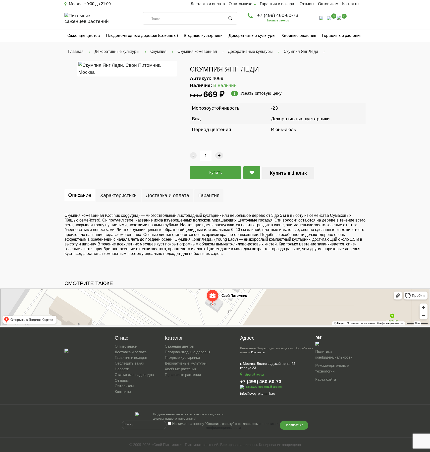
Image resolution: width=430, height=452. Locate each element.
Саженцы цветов (83, 35)
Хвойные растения (298, 35)
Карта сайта (325, 379)
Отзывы (307, 4)
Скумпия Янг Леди (301, 51)
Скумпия (158, 51)
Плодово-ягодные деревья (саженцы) (142, 35)
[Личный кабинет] (321, 17)
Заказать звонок (278, 20)
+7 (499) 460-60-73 (277, 15)
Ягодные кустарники (203, 35)
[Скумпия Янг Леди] (127, 68)
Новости (122, 369)
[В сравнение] (251, 172)
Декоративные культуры (251, 35)
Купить (215, 172)
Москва (75, 4)
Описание (79, 195)
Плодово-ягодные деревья (188, 352)
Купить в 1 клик (288, 173)
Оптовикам (328, 4)
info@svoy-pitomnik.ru (257, 393)
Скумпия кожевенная (197, 51)
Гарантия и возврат (278, 4)
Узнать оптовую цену (257, 93)
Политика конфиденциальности (333, 354)
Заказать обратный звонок (264, 386)
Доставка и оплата (208, 4)
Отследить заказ (129, 363)
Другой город (254, 374)
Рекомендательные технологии (332, 368)
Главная (76, 51)
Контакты (350, 4)
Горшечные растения (341, 35)
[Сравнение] (329, 17)
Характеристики (118, 195)
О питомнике (126, 346)
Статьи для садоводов (134, 375)
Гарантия (208, 195)
